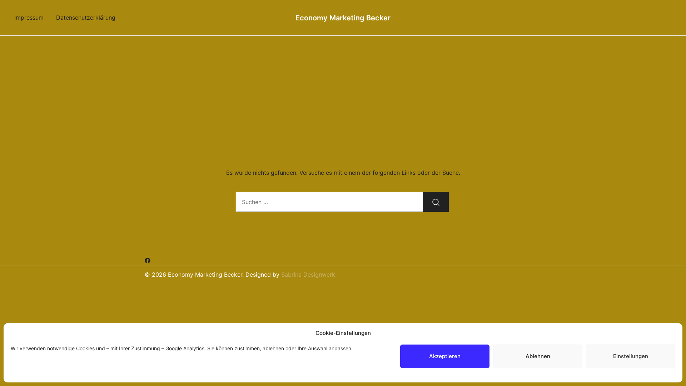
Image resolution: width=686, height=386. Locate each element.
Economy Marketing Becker (343, 18)
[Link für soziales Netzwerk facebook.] (147, 260)
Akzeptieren (445, 356)
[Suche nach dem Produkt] (436, 202)
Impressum (29, 17)
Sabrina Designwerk (308, 274)
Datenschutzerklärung (85, 17)
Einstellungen (630, 356)
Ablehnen (538, 356)
